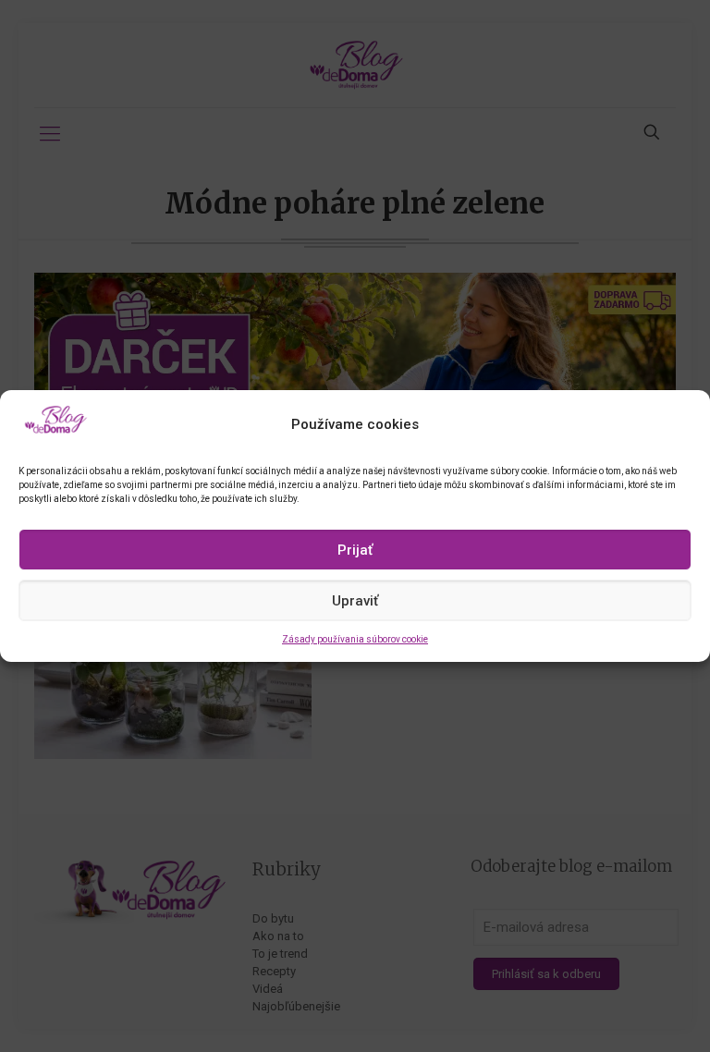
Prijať (355, 550)
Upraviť (355, 601)
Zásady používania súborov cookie (355, 639)
